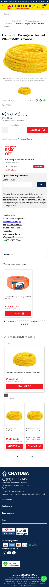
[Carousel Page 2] (6, 321)
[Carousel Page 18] (40, 321)
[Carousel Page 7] (17, 321)
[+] (23, 130)
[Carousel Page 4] (11, 321)
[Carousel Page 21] (21, 324)
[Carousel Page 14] (32, 321)
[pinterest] (40, 100)
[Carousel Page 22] (23, 324)
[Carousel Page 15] (34, 321)
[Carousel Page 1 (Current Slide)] (4, 321)
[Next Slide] (47, 1)
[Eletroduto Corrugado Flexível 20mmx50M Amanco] (24, 359)
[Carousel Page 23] (25, 324)
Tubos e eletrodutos (32, 21)
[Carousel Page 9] (21, 321)
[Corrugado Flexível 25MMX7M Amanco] (14, 415)
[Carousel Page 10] (23, 321)
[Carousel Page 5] (13, 321)
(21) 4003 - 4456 (17, 479)
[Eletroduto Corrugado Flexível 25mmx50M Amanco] (34, 415)
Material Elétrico (16, 21)
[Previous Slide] (2, 1)
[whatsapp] (44, 100)
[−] (5, 130)
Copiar (38, 166)
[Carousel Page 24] (27, 324)
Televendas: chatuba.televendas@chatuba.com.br (24, 495)
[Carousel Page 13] (29, 321)
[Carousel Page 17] (38, 321)
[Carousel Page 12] (27, 321)
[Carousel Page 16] (36, 321)
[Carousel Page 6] (15, 321)
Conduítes (8, 24)
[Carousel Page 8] (19, 321)
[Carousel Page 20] (44, 321)
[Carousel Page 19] (42, 321)
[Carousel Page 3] (9, 321)
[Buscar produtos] (43, 14)
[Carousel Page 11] (25, 321)
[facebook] (37, 100)
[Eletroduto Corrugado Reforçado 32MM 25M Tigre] (18, 283)
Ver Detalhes (10, 170)
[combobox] (24, 14)
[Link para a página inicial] (6, 21)
